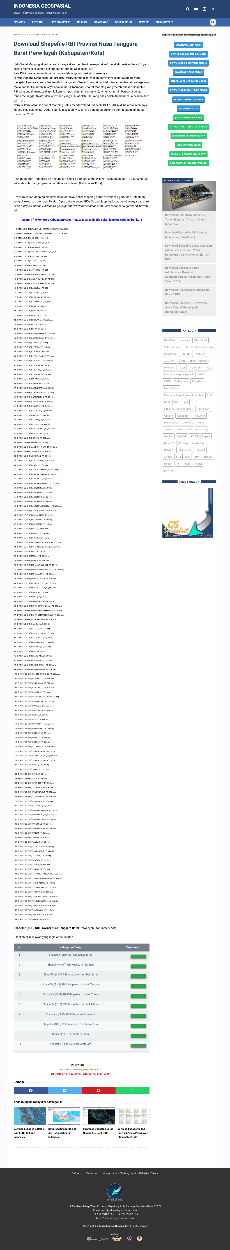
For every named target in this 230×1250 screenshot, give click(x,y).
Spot (185, 402)
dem (196, 456)
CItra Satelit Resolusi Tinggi (199, 347)
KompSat (197, 381)
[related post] (30, 1116)
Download (101, 22)
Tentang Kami (128, 1173)
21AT (210, 395)
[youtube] (195, 9)
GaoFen (168, 436)
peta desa (169, 470)
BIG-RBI (185, 353)
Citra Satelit (164, 22)
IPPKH (194, 436)
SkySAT (201, 422)
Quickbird (188, 422)
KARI (167, 402)
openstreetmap (198, 360)
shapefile (185, 340)
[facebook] (187, 9)
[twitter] (65, 1090)
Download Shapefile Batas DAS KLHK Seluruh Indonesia (29, 1132)
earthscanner (184, 429)
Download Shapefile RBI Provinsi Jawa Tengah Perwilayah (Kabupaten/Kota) (186, 307)
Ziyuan (168, 456)
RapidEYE (169, 450)
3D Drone (169, 360)
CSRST (201, 374)
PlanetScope (171, 422)
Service (144, 22)
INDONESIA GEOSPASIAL (42, 6)
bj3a (178, 456)
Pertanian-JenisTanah (191, 443)
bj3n (187, 456)
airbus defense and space (178, 408)
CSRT (167, 381)
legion (187, 463)
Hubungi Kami (109, 1173)
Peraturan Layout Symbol (178, 374)
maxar (181, 367)
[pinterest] (99, 1090)
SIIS (176, 402)
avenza (168, 429)
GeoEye (168, 415)
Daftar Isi (77, 1173)
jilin (178, 463)
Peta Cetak (199, 415)
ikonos (168, 463)
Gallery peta (181, 381)
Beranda (19, 22)
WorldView (195, 367)
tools (208, 367)
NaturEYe (169, 443)
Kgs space (182, 415)
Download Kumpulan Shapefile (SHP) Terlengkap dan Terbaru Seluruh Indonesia (189, 219)
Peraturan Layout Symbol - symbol (183, 395)
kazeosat (201, 429)
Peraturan (199, 353)
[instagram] (204, 9)
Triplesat (200, 450)
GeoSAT (181, 436)
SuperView (185, 450)
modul (198, 463)
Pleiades (169, 367)
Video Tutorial (172, 347)
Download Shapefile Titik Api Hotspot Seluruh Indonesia (62, 1132)
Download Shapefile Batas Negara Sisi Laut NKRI (98, 1130)
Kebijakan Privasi (148, 1173)
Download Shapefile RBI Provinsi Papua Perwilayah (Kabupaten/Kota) (133, 1132)
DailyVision (203, 408)
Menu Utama (171, 388)
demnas (208, 456)
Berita (182, 360)
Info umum (170, 353)
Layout (206, 436)
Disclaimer (91, 1173)
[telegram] (212, 9)
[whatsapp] (133, 1090)
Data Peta (169, 340)
